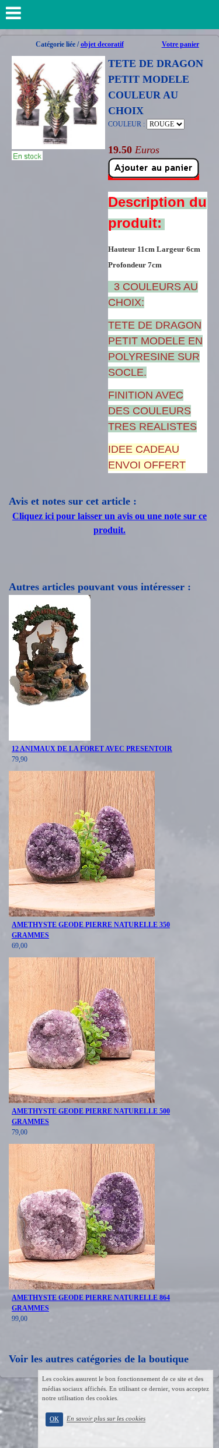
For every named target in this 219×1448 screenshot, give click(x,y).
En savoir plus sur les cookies (106, 1418)
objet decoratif (102, 44)
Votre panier (180, 44)
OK (54, 1419)
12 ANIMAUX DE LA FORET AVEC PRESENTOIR (92, 749)
